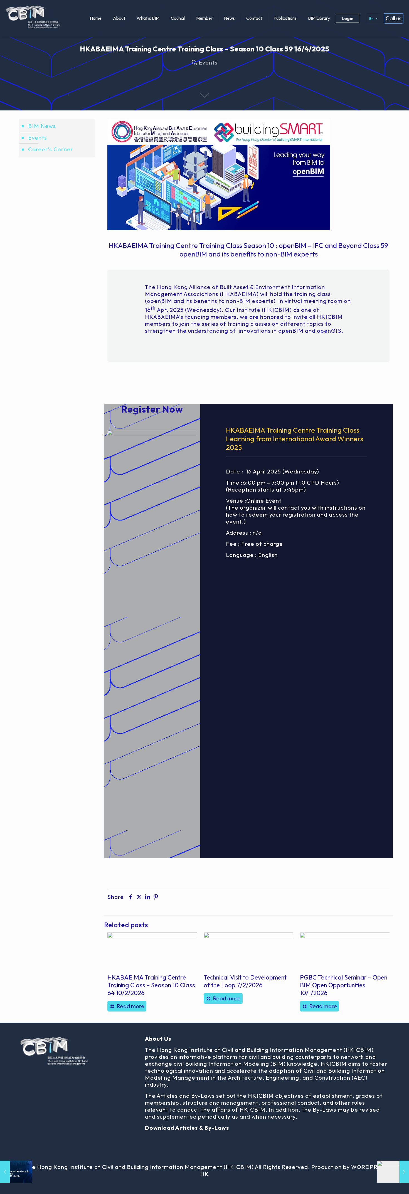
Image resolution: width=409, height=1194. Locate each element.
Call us (393, 18)
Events (208, 62)
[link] (152, 638)
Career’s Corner (50, 149)
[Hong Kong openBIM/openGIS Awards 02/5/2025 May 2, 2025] (393, 1172)
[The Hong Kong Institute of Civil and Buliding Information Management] (33, 18)
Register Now (152, 409)
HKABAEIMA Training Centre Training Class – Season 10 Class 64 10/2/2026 (151, 985)
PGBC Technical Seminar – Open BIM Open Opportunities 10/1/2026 (343, 985)
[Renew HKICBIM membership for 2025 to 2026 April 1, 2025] (16, 1172)
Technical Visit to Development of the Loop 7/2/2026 (245, 981)
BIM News (42, 125)
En (371, 18)
